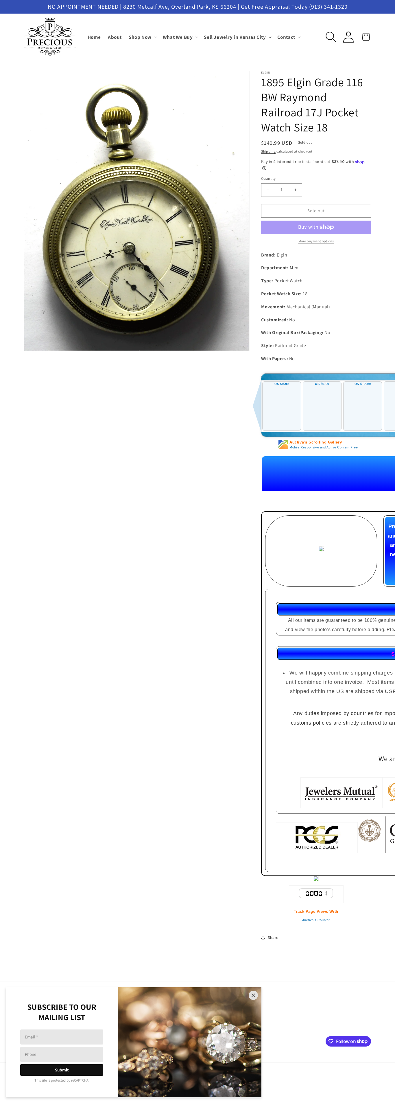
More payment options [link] (316, 241)
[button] (142, 37)
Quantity (268, 178)
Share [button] (273, 937)
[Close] (253, 995)
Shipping (268, 151)
